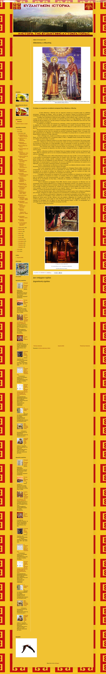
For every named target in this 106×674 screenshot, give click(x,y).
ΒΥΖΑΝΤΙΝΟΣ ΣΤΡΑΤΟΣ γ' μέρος (22, 217)
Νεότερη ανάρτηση (38, 345)
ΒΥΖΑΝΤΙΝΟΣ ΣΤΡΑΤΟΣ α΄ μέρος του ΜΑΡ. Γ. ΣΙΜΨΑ (23, 198)
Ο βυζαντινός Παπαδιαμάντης (22, 143)
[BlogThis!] (56, 273)
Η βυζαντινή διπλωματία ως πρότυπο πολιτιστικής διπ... (22, 165)
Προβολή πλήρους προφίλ (22, 123)
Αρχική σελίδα (61, 345)
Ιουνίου (20, 235)
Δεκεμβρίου (21, 247)
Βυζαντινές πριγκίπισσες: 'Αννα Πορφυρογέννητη (23, 153)
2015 (18, 249)
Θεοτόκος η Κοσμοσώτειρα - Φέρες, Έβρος (22, 192)
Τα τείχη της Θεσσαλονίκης (26, 302)
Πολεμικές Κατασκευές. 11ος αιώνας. (26, 285)
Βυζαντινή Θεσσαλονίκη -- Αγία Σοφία (22, 206)
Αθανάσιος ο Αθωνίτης (21, 209)
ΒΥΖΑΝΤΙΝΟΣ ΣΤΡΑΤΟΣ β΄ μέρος (23, 202)
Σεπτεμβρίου (21, 241)
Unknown (19, 121)
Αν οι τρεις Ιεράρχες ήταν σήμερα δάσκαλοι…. (22, 224)
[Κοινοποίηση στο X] (58, 273)
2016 (18, 251)
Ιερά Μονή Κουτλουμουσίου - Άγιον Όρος (23, 160)
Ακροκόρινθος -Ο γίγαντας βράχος (22, 184)
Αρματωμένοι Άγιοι (22, 195)
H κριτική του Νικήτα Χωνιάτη (26, 353)
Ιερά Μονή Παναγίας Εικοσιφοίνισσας (26, 426)
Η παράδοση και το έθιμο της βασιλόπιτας (22, 139)
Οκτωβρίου (21, 243)
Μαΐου (19, 233)
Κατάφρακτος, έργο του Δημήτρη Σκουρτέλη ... (22, 188)
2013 (18, 129)
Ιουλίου (20, 237)
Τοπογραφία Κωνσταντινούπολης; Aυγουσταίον (23, 175)
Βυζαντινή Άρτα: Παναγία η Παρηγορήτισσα (22, 170)
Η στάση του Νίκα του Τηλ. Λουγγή (23, 157)
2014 (18, 131)
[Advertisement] (61, 331)
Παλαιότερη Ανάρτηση (85, 345)
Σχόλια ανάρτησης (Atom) (44, 348)
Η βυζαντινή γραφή (26, 409)
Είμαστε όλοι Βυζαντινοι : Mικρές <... (23, 213)
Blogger (57, 663)
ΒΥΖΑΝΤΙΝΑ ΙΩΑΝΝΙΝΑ (21, 220)
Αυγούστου (21, 239)
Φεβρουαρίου (21, 227)
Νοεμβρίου (21, 245)
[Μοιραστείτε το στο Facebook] (60, 273)
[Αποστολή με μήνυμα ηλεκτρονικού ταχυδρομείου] (55, 273)
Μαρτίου (20, 229)
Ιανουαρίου (21, 133)
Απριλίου (20, 231)
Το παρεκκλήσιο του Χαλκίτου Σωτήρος (23, 135)
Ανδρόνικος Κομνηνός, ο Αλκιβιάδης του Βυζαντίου (22, 179)
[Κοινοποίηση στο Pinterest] (61, 273)
